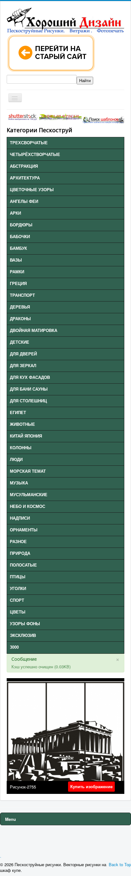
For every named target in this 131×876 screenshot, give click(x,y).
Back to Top (120, 864)
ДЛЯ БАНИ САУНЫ (29, 389)
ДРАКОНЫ (20, 318)
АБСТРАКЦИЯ (24, 166)
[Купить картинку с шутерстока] (22, 116)
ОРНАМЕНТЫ (24, 530)
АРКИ (15, 213)
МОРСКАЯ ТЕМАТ (28, 471)
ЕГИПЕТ (18, 412)
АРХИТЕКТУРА (25, 178)
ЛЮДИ (16, 459)
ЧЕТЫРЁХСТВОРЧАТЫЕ (35, 154)
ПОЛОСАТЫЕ (23, 565)
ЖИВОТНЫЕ (22, 424)
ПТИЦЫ (17, 576)
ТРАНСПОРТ (22, 295)
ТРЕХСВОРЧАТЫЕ (29, 142)
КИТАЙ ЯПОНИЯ (26, 436)
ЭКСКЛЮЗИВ (23, 635)
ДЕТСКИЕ (19, 342)
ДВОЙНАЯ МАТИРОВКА (33, 330)
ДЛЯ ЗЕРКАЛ (23, 365)
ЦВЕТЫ (17, 612)
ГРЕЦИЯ (18, 283)
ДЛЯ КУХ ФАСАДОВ (30, 377)
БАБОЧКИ (20, 236)
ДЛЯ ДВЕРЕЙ (23, 354)
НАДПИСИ (20, 518)
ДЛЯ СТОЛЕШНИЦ (28, 401)
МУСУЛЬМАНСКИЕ (28, 494)
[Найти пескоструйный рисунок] (103, 119)
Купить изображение (91, 786)
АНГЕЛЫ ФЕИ (24, 201)
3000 (14, 647)
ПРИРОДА (20, 553)
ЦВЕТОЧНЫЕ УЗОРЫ (32, 189)
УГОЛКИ (18, 588)
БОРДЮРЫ (21, 225)
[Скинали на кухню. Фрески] (60, 116)
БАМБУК (18, 248)
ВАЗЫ (16, 260)
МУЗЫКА (19, 483)
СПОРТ (17, 600)
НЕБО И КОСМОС (27, 506)
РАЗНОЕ (18, 541)
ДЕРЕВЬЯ (20, 307)
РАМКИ (17, 271)
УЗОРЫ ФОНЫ (25, 623)
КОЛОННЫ (20, 447)
